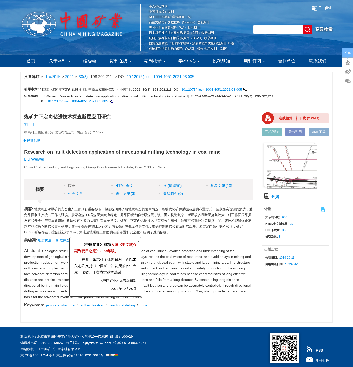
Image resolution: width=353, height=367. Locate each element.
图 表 (172, 186)
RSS (319, 350)
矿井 (96, 240)
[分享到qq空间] (347, 62)
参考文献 (221, 186)
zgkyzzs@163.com (97, 343)
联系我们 (317, 61)
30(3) (84, 77)
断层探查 (63, 240)
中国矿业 (52, 77)
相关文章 (75, 194)
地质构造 (45, 240)
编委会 (89, 61)
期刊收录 (153, 61)
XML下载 (319, 132)
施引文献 (125, 194)
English (325, 8)
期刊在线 (118, 61)
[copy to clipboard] (111, 101)
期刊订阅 (252, 61)
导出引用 (295, 132)
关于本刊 (57, 61)
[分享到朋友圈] (347, 81)
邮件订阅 (322, 360)
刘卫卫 (30, 124)
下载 (309, 118)
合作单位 (286, 61)
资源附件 (173, 194)
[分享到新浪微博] (347, 71)
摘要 (71, 186)
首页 (31, 61)
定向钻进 (81, 240)
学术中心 (187, 61)
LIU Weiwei (34, 159)
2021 (69, 77)
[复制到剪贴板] (245, 89)
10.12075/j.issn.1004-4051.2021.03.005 (160, 77)
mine (144, 305)
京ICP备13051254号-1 (37, 355)
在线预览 (285, 118)
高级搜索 (324, 29)
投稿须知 (221, 61)
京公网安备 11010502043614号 (80, 355)
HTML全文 (124, 186)
